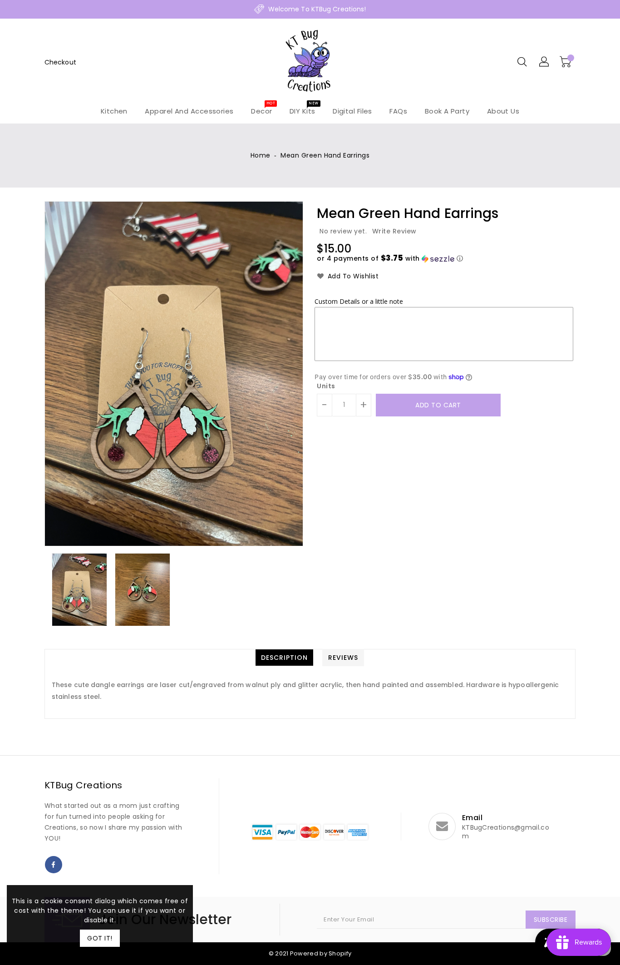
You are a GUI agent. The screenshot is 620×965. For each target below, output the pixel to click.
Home (261, 155)
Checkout (60, 62)
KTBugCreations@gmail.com (505, 832)
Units (326, 386)
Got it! (100, 938)
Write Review (394, 231)
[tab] (284, 657)
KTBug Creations (83, 785)
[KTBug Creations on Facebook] (53, 864)
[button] (390, 258)
